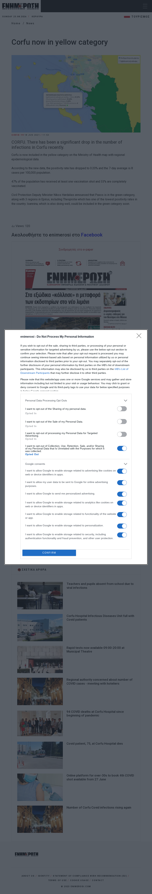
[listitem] (76, 401)
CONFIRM (49, 552)
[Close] (140, 336)
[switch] (122, 408)
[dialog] (76, 447)
